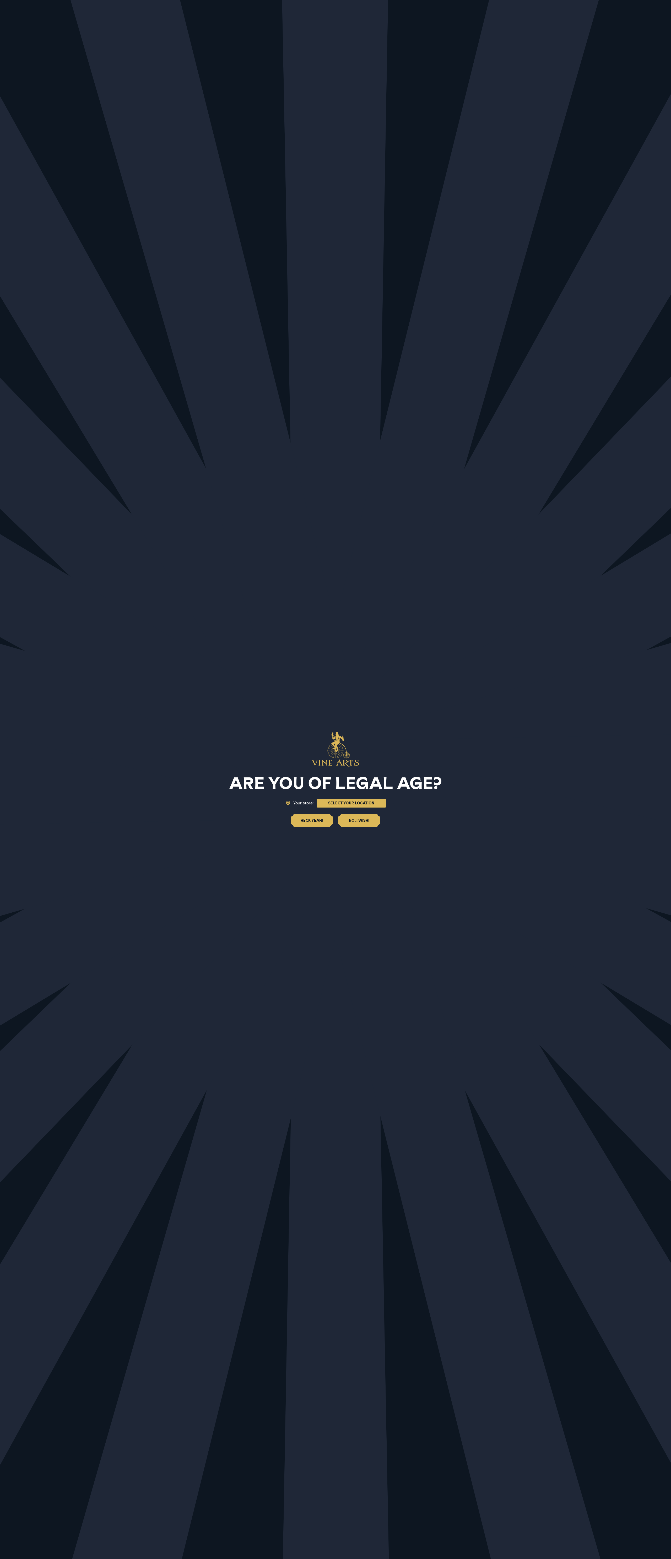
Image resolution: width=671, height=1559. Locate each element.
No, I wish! (359, 820)
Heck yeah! (312, 820)
